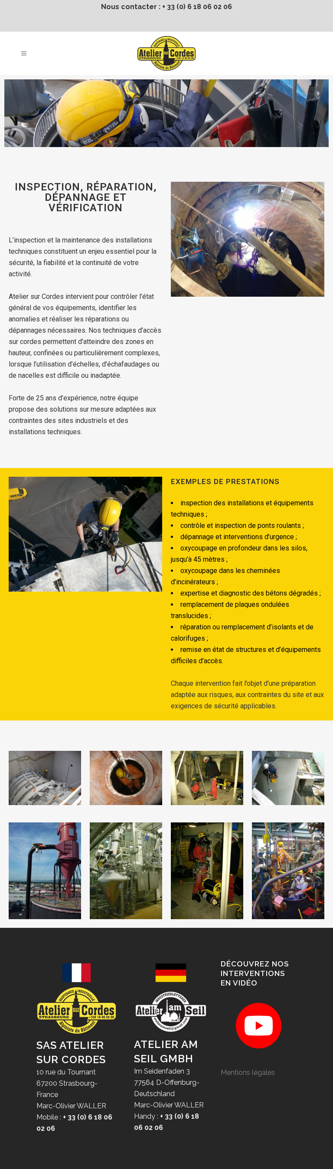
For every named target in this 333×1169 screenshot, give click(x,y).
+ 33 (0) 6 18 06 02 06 (197, 7)
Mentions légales (248, 1072)
